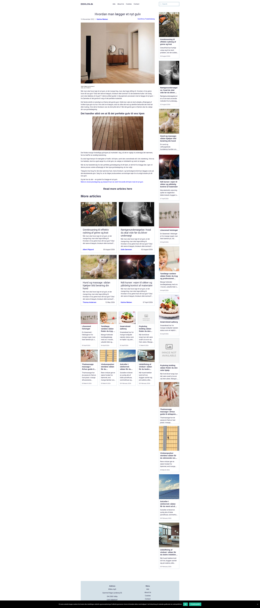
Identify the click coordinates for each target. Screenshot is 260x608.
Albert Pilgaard (88, 249)
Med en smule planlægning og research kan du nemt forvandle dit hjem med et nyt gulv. (112, 182)
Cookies (129, 4)
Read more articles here (117, 188)
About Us (120, 4)
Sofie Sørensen (126, 249)
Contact (136, 4)
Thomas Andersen (89, 302)
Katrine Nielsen (102, 19)
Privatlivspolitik (195, 604)
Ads (114, 4)
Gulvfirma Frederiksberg (146, 19)
